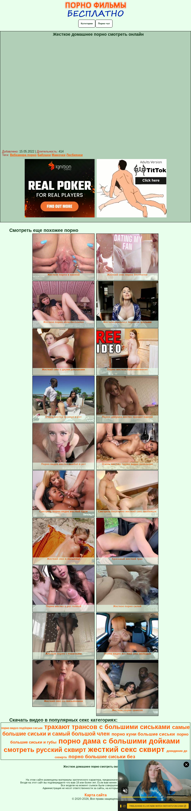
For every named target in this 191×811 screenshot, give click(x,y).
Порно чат (104, 23)
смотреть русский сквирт (45, 749)
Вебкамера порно (23, 155)
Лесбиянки (74, 155)
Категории (87, 23)
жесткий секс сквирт (126, 749)
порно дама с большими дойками (119, 741)
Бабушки (44, 155)
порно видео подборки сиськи (21, 728)
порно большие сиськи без (101, 756)
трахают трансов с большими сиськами (107, 726)
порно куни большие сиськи (143, 734)
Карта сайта (96, 795)
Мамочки (58, 155)
